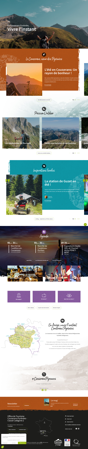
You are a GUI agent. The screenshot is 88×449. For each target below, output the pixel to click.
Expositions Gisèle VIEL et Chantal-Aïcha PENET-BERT (72, 249)
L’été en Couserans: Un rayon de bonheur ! (61, 71)
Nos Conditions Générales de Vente (73, 424)
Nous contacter (12, 429)
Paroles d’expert (56, 307)
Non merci (5, 442)
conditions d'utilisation (31, 443)
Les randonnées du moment (18, 143)
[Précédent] (74, 45)
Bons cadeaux (31, 307)
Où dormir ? (44, 299)
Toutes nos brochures (75, 404)
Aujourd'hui (29, 260)
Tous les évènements (56, 260)
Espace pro (69, 418)
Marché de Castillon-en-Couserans (16, 248)
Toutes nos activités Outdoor (44, 153)
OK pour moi (22, 442)
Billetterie (52, 278)
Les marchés (15, 278)
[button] (2, 447)
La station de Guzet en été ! (60, 183)
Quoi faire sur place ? (69, 299)
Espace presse (70, 421)
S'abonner (26, 405)
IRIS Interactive (45, 442)
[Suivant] (84, 45)
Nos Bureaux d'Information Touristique (17, 433)
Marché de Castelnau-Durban (42, 248)
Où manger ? (19, 299)
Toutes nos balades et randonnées (60, 143)
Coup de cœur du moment (43, 307)
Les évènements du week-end (41, 260)
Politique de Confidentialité (31, 442)
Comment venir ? (22, 429)
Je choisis (14, 442)
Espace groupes (70, 416)
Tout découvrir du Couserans (44, 99)
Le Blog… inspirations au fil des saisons (44, 218)
